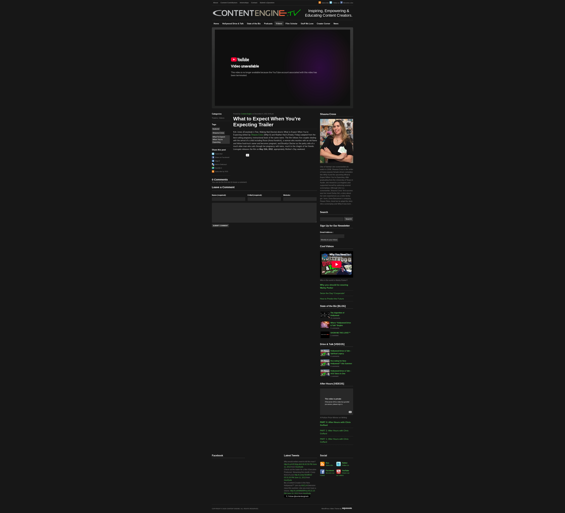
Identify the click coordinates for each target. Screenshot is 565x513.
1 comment (334, 335)
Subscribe (325, 3)
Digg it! (217, 161)
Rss (329, 464)
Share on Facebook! (222, 157)
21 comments (335, 318)
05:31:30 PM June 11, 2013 (295, 477)
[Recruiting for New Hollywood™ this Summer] (325, 366)
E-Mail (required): (255, 195)
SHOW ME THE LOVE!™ (340, 333)
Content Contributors (229, 3)
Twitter (345, 464)
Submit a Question (267, 3)
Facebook (327, 473)
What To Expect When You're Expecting (219, 139)
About (215, 3)
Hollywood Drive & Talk (233, 24)
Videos (279, 24)
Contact (254, 3)
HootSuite (299, 467)
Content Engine (246, 114)
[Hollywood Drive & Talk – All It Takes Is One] (325, 376)
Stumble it (218, 168)
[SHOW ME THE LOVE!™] (325, 338)
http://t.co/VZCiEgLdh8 (293, 464)
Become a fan (348, 3)
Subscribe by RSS (221, 171)
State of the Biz (254, 24)
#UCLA (304, 485)
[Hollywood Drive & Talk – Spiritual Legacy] (325, 356)
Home (216, 24)
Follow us (336, 3)
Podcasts (268, 24)
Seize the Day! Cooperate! (332, 293)
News (336, 24)
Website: (287, 195)
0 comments (334, 328)
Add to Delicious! (221, 164)
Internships (244, 3)
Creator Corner (323, 24)
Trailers (215, 118)
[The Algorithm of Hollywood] (325, 317)
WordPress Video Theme (330, 508)
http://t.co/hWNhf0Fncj (299, 491)
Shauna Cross (218, 133)
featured (216, 129)
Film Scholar (291, 24)
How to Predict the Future (332, 298)
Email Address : (326, 232)
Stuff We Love (307, 24)
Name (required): (219, 195)
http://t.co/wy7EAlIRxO (303, 475)
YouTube (342, 473)
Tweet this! (219, 154)
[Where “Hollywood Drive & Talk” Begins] (325, 327)
